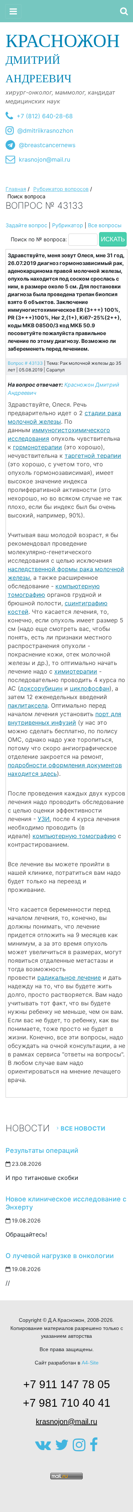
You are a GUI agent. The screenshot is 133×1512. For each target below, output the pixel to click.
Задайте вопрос (26, 225)
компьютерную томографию (74, 836)
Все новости (83, 1128)
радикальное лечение (69, 977)
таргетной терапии (93, 455)
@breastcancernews (47, 145)
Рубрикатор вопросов (61, 189)
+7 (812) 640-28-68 (45, 116)
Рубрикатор (67, 225)
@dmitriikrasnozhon (45, 130)
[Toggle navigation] (13, 11)
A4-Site (90, 1363)
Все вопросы (105, 225)
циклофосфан (89, 688)
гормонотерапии (37, 447)
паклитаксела (28, 705)
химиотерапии (75, 671)
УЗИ (44, 819)
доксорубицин (41, 688)
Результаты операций (42, 1150)
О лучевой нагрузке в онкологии (60, 1256)
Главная (16, 189)
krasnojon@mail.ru (44, 159)
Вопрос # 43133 (25, 363)
